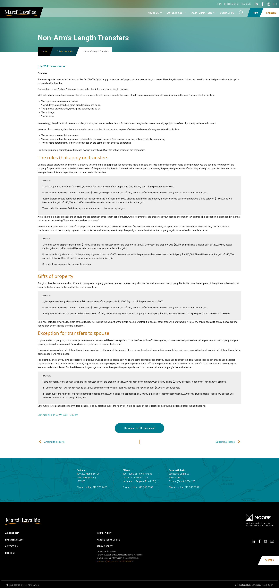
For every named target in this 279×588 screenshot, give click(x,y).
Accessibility (12, 533)
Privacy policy (105, 546)
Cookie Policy (104, 533)
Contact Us (227, 12)
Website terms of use (108, 539)
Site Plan (10, 553)
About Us (153, 12)
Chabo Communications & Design (259, 585)
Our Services (174, 12)
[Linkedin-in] (256, 4)
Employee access (14, 539)
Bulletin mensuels (65, 51)
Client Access (231, 4)
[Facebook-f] (262, 4)
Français (246, 4)
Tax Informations (201, 12)
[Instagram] (268, 4)
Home (219, 4)
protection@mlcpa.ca (106, 561)
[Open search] (241, 12)
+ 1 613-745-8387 (125, 561)
